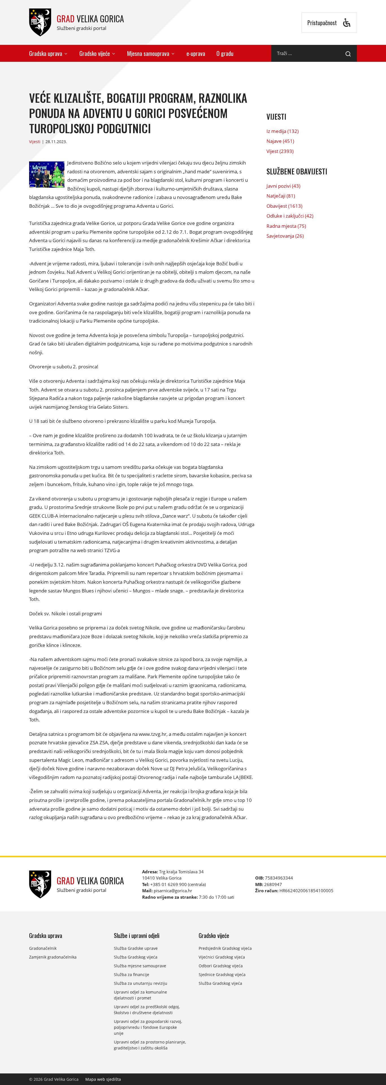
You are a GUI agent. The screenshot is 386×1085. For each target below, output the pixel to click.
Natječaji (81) (280, 196)
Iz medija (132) (282, 131)
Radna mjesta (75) (286, 226)
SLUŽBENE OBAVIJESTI (296, 171)
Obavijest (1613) (284, 206)
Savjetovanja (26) (285, 236)
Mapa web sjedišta (103, 1079)
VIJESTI (276, 116)
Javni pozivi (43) (283, 186)
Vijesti (34, 141)
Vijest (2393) (280, 151)
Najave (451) (280, 141)
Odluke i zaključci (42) (289, 216)
